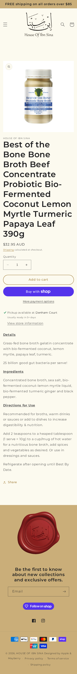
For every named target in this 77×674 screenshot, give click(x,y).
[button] (5, 24)
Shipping (8, 250)
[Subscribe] (64, 591)
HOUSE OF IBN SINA (29, 653)
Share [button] (12, 482)
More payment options (38, 301)
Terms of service (58, 658)
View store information (25, 323)
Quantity (9, 256)
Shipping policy (40, 664)
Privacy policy (34, 658)
